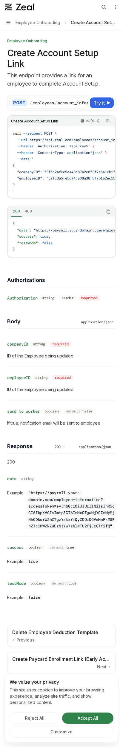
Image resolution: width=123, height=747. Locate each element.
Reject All (34, 718)
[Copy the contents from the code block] (108, 121)
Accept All (88, 718)
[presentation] (59, 103)
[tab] (16, 211)
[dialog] (61, 708)
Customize (61, 731)
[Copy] (82, 103)
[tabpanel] (61, 237)
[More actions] (115, 7)
